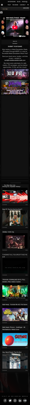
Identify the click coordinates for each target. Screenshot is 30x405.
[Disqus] (15, 116)
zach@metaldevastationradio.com (14, 60)
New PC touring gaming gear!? (12, 209)
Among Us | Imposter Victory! (11, 186)
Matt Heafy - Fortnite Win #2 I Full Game (14, 304)
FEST (9, 5)
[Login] (26, 1)
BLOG (18, 1)
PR (28, 5)
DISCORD (26, 8)
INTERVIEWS (12, 1)
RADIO (24, 1)
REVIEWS (15, 5)
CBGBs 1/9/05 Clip (8, 232)
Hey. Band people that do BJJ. (12, 352)
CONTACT (23, 5)
